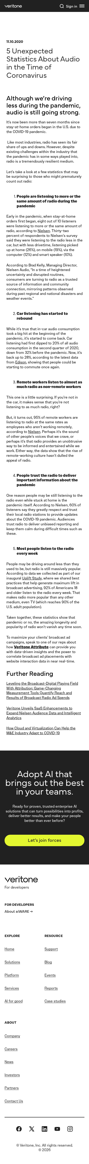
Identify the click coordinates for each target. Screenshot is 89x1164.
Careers (11, 1049)
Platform (12, 975)
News (9, 1061)
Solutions (12, 962)
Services (12, 988)
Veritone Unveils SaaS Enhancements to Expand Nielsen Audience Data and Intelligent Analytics (43, 713)
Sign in (71, 5)
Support (51, 949)
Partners (12, 1088)
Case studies (55, 1001)
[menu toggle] (81, 6)
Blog (48, 962)
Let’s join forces (44, 840)
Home (9, 949)
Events (50, 975)
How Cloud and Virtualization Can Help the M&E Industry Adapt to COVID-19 (41, 730)
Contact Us (14, 1101)
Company (12, 1036)
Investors (12, 1075)
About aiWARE (17, 911)
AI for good (14, 1001)
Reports (51, 988)
